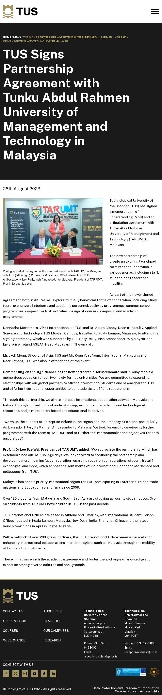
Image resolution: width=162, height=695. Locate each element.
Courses (10, 631)
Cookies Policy (126, 691)
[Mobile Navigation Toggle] (155, 12)
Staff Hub (52, 621)
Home (7, 37)
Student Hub (14, 621)
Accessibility (149, 691)
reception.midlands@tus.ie (100, 656)
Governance (14, 640)
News (17, 37)
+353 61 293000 (144, 643)
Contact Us (13, 611)
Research (52, 640)
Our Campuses (56, 631)
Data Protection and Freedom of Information (126, 688)
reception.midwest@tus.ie (140, 652)
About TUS (52, 611)
